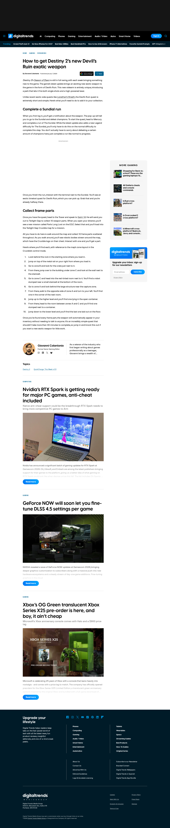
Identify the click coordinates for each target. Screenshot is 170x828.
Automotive (77, 751)
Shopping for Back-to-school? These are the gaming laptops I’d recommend (133, 175)
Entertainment (78, 747)
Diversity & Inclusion (117, 804)
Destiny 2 (26, 369)
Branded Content (122, 766)
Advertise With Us (79, 770)
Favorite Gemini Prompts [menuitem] (140, 44)
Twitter (77, 717)
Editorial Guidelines (80, 774)
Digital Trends (16, 39)
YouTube (82, 717)
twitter (47, 353)
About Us (76, 761)
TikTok (87, 717)
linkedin (43, 353)
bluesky (51, 353)
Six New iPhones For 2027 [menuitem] (42, 44)
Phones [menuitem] (61, 36)
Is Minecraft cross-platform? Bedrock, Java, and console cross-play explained (132, 232)
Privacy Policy (118, 277)
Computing (77, 730)
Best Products (121, 743)
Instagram (72, 717)
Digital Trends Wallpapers (125, 770)
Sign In (156, 36)
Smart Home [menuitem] (124, 36)
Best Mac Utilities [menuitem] (61, 44)
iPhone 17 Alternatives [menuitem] (118, 44)
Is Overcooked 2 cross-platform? (130, 216)
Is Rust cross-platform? (129, 202)
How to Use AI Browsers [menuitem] (97, 44)
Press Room (135, 799)
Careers (112, 795)
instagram (39, 353)
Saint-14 (82, 217)
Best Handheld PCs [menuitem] (78, 44)
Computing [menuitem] (50, 36)
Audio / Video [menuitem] (101, 36)
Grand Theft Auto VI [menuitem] (21, 44)
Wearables (120, 730)
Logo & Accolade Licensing (83, 778)
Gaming (76, 735)
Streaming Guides (123, 739)
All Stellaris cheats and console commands (131, 187)
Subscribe (138, 272)
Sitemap (134, 804)
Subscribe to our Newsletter (126, 761)
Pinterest (92, 717)
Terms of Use (114, 808)
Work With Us (114, 799)
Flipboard (102, 717)
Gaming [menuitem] (71, 36)
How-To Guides (122, 747)
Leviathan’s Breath (66, 96)
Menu (4, 36)
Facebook (67, 717)
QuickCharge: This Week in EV (45, 369)
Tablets (119, 726)
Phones (75, 726)
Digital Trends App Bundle (126, 778)
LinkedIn (97, 717)
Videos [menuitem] (137, 36)
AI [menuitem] (41, 36)
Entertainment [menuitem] (85, 36)
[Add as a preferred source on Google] (87, 74)
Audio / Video (78, 739)
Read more (31, 481)
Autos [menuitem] (113, 36)
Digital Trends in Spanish (125, 774)
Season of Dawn (42, 80)
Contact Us (77, 766)
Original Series (122, 751)
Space (118, 735)
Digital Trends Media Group (37, 818)
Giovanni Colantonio (32, 74)
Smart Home (78, 743)
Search (166, 36)
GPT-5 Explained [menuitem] (158, 44)
